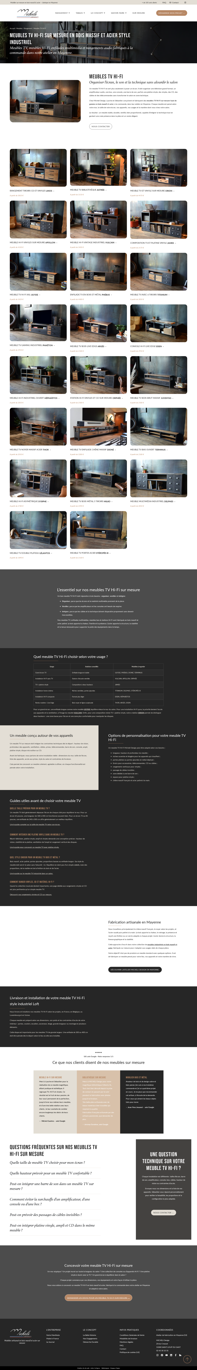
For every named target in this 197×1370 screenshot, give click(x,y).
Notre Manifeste (53, 1335)
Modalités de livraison (128, 1338)
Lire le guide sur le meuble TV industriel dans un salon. (31, 873)
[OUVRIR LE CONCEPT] (104, 13)
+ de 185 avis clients (149, 2)
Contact (123, 1349)
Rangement (28, 28)
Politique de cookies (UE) (130, 1352)
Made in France (52, 1338)
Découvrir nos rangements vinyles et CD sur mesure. (31, 894)
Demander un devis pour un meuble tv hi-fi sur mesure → (98, 1298)
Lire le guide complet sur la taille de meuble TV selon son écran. (35, 824)
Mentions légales (126, 1342)
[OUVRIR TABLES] (84, 13)
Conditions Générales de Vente (132, 1335)
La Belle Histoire (89, 1335)
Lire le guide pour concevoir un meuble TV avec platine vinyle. (34, 847)
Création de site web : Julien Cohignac (88, 1368)
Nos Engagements (90, 1338)
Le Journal (50, 1342)
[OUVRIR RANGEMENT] (69, 13)
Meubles (19, 28)
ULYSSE (87, 709)
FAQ (121, 1345)
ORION (141, 712)
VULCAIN (78, 712)
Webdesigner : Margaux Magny (110, 1368)
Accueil (12, 28)
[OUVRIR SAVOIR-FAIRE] (126, 13)
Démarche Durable (90, 1342)
